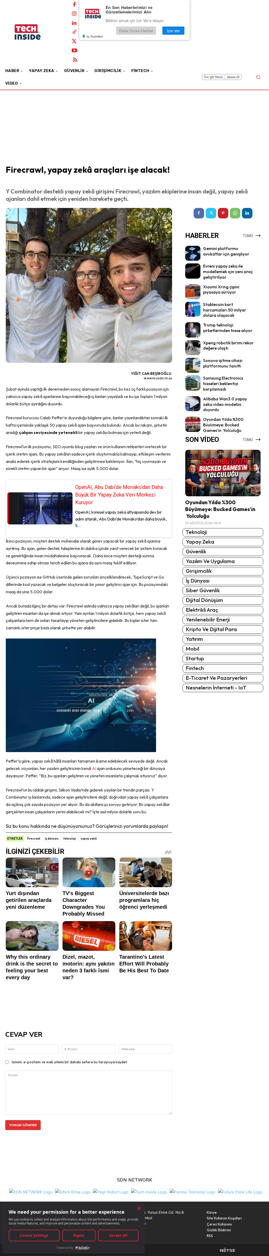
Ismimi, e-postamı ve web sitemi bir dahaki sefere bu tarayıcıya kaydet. (70, 1062)
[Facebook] (74, 5)
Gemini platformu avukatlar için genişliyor (226, 251)
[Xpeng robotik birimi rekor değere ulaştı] (192, 347)
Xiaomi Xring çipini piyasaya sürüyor (221, 289)
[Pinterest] (223, 213)
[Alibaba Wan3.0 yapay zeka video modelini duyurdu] (192, 403)
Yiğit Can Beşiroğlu (151, 373)
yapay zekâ (89, 838)
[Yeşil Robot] (110, 1191)
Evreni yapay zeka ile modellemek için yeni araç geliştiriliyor (228, 271)
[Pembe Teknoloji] (192, 1191)
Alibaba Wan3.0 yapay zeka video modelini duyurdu (225, 404)
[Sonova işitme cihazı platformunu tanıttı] (192, 365)
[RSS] (75, 60)
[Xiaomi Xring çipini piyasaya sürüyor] (192, 291)
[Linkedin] (74, 23)
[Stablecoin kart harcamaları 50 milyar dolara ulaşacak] (192, 309)
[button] (258, 77)
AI (94, 768)
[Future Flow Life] (240, 1191)
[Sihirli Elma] (72, 1191)
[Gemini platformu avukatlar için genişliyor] (192, 253)
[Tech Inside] (149, 1191)
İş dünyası (52, 838)
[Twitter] (74, 41)
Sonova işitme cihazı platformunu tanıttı (222, 363)
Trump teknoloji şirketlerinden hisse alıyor (227, 327)
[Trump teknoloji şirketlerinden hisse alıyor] (192, 329)
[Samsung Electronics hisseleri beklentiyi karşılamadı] (192, 382)
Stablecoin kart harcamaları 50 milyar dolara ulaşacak (224, 310)
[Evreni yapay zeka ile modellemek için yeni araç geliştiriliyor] (192, 270)
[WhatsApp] (235, 213)
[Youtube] (74, 51)
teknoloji (69, 838)
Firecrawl (33, 838)
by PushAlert (95, 36)
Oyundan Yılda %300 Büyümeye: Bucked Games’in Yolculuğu (223, 425)
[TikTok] (74, 32)
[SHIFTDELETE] (31, 1191)
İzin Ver (173, 30)
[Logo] (34, 32)
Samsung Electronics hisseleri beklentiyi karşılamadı (223, 383)
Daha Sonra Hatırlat (136, 30)
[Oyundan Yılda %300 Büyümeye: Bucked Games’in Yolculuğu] (192, 424)
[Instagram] (74, 14)
